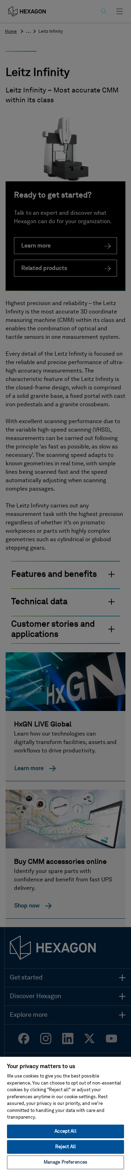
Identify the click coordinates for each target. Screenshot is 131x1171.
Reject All (65, 1147)
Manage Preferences (65, 1162)
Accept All (65, 1131)
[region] (65, 1113)
